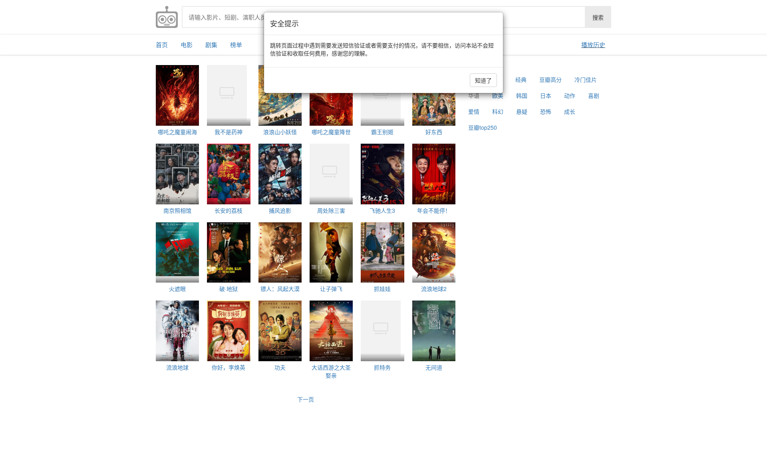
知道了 (483, 80)
